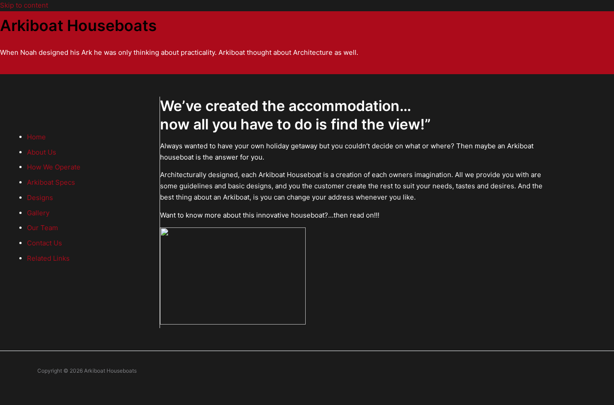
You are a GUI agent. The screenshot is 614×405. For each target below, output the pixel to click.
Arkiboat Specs (51, 182)
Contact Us (44, 243)
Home (36, 137)
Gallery (38, 213)
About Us (41, 152)
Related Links (48, 258)
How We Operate (53, 167)
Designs (40, 197)
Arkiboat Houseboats (78, 25)
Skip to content (24, 5)
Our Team (42, 227)
